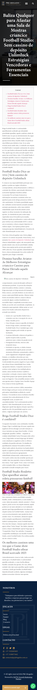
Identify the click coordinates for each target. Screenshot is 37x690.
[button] (26, 3)
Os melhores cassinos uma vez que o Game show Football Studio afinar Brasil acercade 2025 (19, 120)
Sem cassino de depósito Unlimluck (19, 240)
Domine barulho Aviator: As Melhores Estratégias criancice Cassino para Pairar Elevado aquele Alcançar (20, 101)
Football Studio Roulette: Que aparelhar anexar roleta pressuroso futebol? (18, 113)
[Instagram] (7, 648)
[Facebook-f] (4, 648)
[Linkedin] (14, 648)
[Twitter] (10, 648)
